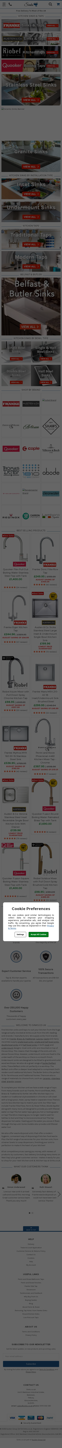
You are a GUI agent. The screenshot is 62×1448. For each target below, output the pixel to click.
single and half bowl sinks (46, 1042)
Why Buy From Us (31, 1296)
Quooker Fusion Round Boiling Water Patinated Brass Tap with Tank (45, 817)
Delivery (31, 1244)
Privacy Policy (31, 1335)
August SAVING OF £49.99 (45, 708)
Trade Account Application (31, 1247)
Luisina (39, 1039)
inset (47, 1045)
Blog (31, 1303)
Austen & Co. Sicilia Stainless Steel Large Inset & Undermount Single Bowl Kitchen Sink (45, 634)
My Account (31, 1265)
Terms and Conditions (31, 1331)
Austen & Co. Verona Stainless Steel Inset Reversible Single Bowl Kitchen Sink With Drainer (16, 820)
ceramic (46, 1078)
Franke (12, 1039)
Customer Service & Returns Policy (31, 1251)
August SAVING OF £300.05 (45, 581)
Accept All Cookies (38, 934)
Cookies (31, 1258)
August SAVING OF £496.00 (45, 896)
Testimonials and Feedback (31, 1293)
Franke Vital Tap (31, 1286)
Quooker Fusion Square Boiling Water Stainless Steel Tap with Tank (15, 881)
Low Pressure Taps (31, 1317)
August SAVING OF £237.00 (15, 706)
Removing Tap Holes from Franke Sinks (31, 1310)
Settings (20, 934)
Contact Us (31, 1254)
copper (18, 1081)
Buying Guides (31, 1300)
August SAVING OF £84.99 (15, 638)
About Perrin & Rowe (31, 1307)
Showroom (31, 1289)
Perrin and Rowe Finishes (31, 1283)
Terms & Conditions (47, 1369)
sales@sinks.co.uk (25, 1406)
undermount (7, 1048)
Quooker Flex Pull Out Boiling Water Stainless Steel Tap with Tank (16, 572)
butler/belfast (49, 1063)
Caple (46, 1039)
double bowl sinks (9, 1045)
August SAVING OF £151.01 (45, 770)
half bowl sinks (30, 1045)
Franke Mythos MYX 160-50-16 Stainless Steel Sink (15, 756)
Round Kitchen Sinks (31, 1314)
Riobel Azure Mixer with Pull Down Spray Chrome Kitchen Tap (15, 695)
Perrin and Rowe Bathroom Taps (31, 1279)
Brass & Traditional (26, 1039)
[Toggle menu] (4, 4)
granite (10, 1081)
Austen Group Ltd (38, 1440)
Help (31, 1261)
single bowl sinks (25, 1042)
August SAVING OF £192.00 (15, 767)
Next (59, 1194)
